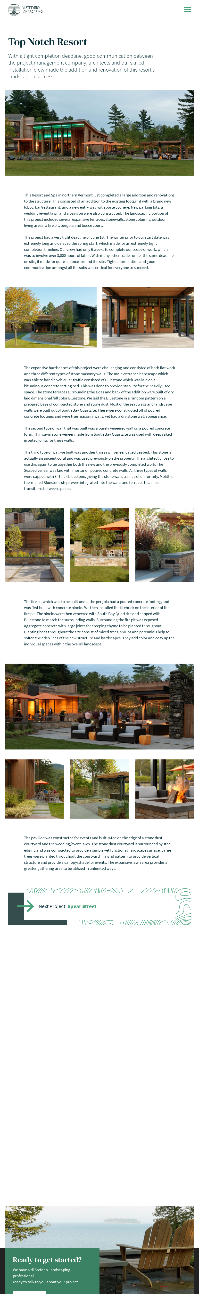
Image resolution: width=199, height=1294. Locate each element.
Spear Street (81, 906)
